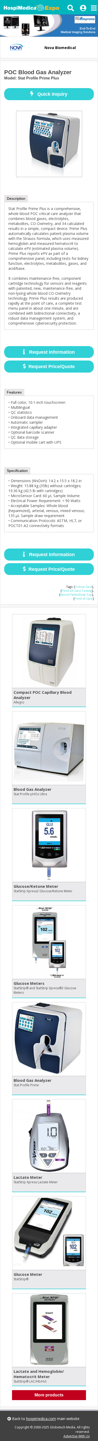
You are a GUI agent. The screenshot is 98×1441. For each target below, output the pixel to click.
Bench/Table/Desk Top (76, 594)
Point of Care (83, 598)
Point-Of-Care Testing (77, 591)
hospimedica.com (41, 1418)
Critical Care (83, 587)
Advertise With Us (77, 1436)
